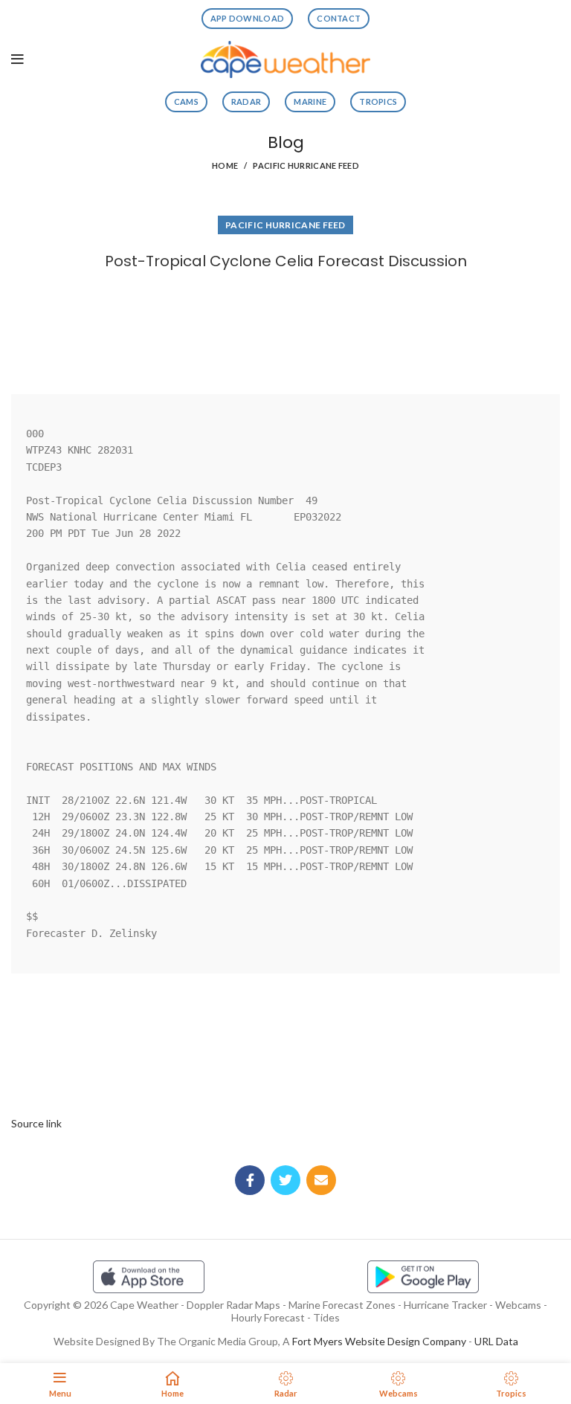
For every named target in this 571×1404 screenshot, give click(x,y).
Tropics (378, 101)
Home (225, 165)
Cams (186, 101)
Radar (246, 101)
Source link (36, 1123)
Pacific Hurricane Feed (306, 165)
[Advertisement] (285, 328)
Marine (310, 101)
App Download (247, 18)
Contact (339, 18)
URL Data (496, 1341)
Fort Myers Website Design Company (379, 1341)
